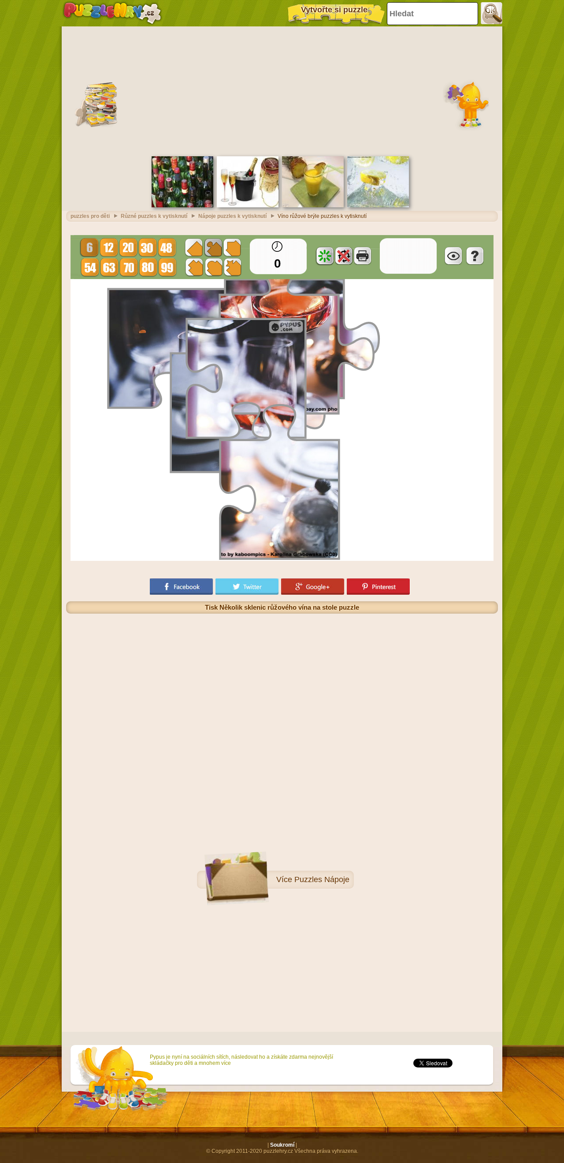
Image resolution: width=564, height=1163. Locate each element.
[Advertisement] (282, 90)
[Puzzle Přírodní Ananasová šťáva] (313, 205)
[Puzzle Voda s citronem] (378, 205)
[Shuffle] (325, 256)
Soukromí (282, 1145)
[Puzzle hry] (112, 13)
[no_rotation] (343, 256)
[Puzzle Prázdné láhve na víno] (182, 205)
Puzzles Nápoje (321, 879)
